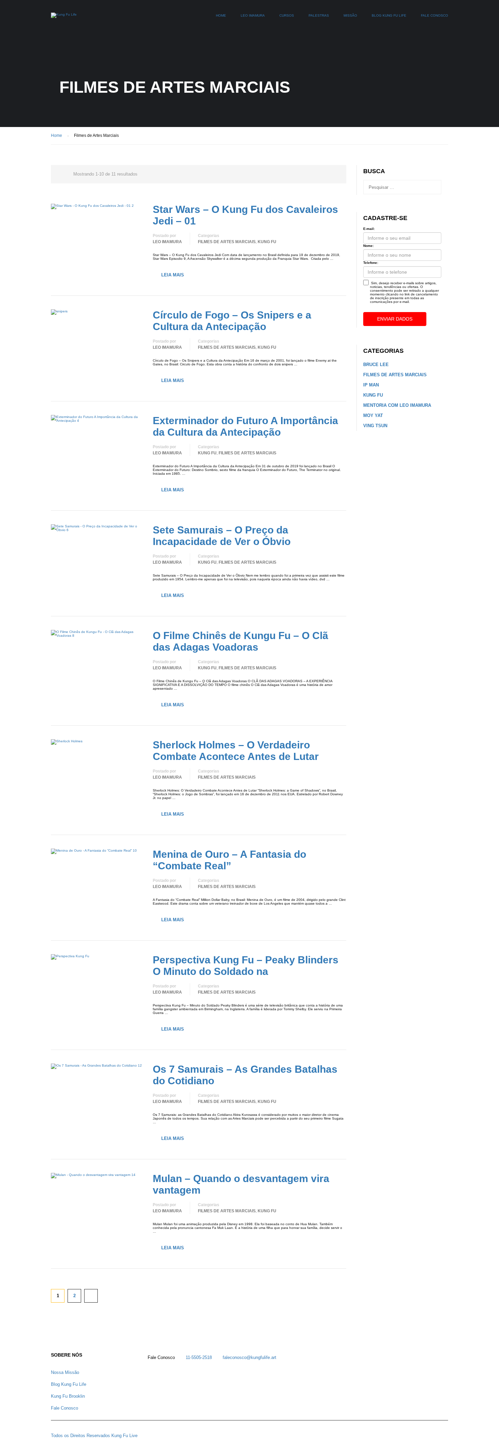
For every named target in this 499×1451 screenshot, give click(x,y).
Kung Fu (267, 241)
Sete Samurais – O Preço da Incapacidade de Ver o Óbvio (222, 535)
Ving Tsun (375, 425)
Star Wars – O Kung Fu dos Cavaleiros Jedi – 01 (245, 215)
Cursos (286, 15)
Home (221, 15)
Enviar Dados (394, 319)
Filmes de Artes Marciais (227, 241)
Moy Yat (373, 415)
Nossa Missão (65, 1372)
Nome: (368, 246)
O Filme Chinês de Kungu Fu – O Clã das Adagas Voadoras (240, 641)
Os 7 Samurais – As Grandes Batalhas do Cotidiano (245, 1075)
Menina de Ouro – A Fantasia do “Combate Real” (229, 860)
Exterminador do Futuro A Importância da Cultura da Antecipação (245, 426)
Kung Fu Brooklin (68, 1396)
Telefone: (370, 263)
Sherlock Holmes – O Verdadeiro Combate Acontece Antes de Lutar (236, 750)
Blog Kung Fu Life (389, 15)
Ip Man (371, 384)
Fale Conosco (434, 15)
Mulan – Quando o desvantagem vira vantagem (241, 1184)
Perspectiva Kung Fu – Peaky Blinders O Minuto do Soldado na (245, 965)
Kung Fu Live (124, 1435)
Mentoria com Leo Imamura (397, 405)
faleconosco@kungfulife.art (249, 1357)
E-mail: (369, 229)
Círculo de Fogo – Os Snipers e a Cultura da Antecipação (232, 320)
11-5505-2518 (199, 1357)
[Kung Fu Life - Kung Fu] (64, 19)
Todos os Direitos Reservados (80, 1435)
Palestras (319, 15)
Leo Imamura (253, 15)
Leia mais (172, 274)
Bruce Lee (376, 364)
